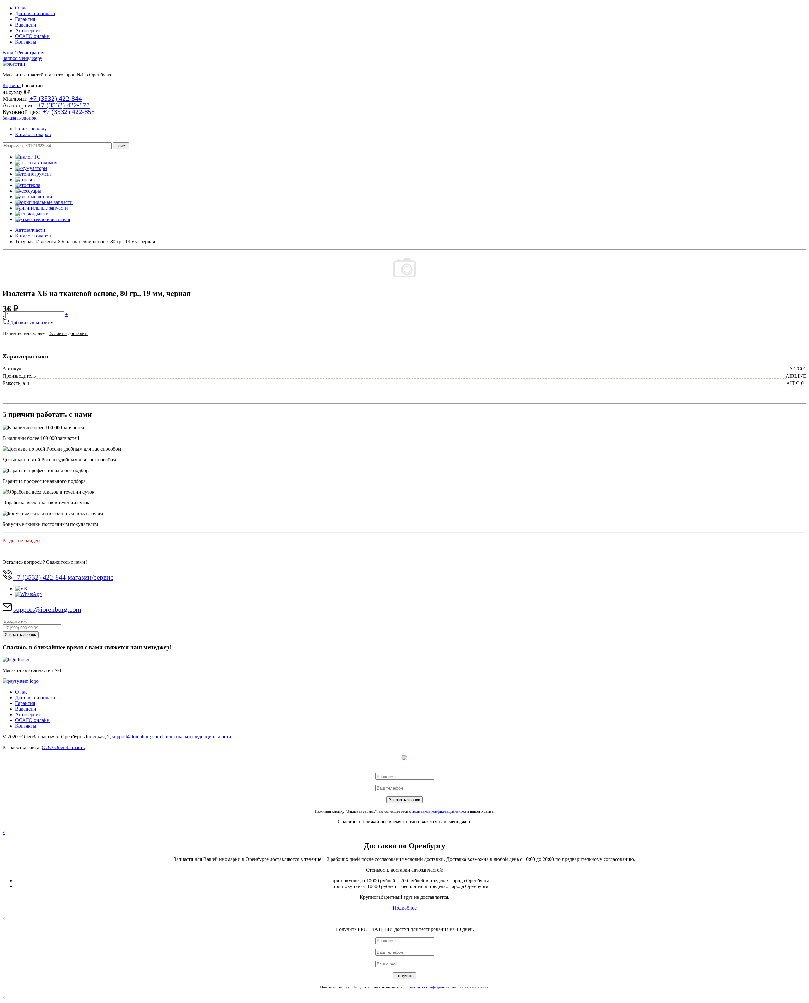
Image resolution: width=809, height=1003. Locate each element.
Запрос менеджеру (22, 58)
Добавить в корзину (31, 322)
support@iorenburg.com (47, 609)
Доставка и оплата (35, 13)
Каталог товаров (33, 134)
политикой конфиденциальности (440, 811)
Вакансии (25, 24)
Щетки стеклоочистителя (42, 219)
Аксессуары (28, 191)
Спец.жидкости (32, 213)
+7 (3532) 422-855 (68, 112)
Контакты (25, 42)
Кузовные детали (33, 196)
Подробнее (405, 907)
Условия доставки (68, 333)
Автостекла (27, 185)
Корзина (12, 85)
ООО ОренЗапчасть (63, 747)
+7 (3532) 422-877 (63, 105)
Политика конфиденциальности (196, 736)
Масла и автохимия (36, 162)
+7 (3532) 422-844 (55, 98)
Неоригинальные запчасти (44, 202)
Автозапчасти (30, 230)
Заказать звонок (20, 118)
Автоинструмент (33, 174)
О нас (21, 7)
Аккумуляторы (31, 168)
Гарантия (25, 19)
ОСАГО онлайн (32, 36)
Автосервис (28, 30)
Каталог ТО (28, 156)
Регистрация (30, 52)
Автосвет (25, 179)
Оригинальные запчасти (41, 208)
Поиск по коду (31, 128)
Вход (8, 52)
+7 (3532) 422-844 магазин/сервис (63, 577)
